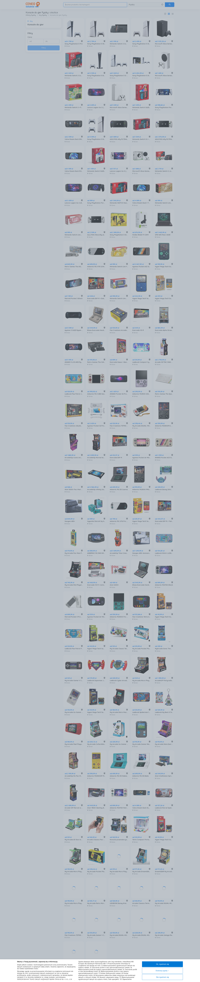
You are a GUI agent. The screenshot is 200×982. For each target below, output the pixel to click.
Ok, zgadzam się (162, 964)
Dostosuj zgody (161, 971)
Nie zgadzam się (162, 977)
